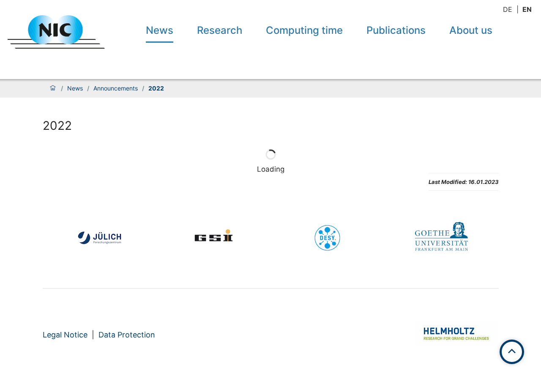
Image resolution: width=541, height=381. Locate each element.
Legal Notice (65, 334)
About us (470, 30)
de (507, 9)
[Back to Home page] (56, 32)
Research (219, 30)
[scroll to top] (512, 352)
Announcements (115, 88)
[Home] (53, 88)
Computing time (304, 30)
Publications (396, 30)
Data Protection (126, 334)
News (159, 30)
